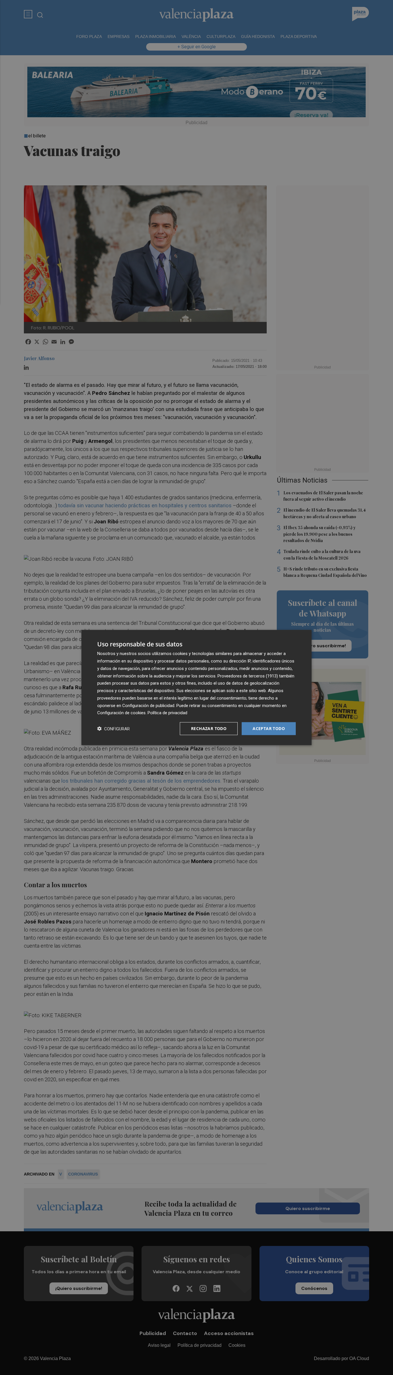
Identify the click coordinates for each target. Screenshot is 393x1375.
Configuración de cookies (121, 712)
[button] (113, 728)
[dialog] (196, 687)
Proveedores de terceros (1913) (248, 675)
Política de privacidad (167, 712)
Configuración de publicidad (148, 705)
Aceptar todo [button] (269, 728)
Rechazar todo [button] (208, 728)
